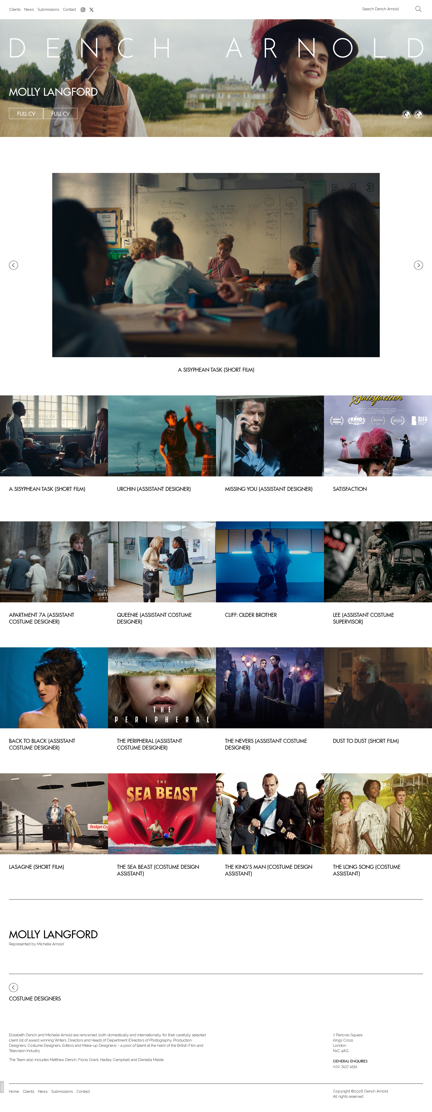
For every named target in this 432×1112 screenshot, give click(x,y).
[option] (216, 265)
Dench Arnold (376, 1091)
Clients (14, 9)
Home (14, 1091)
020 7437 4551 (345, 1066)
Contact (69, 9)
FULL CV (61, 113)
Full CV (26, 113)
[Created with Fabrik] (2, 1087)
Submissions (48, 9)
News (29, 9)
